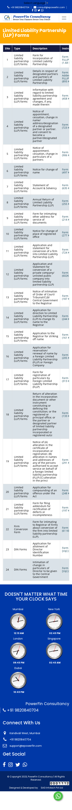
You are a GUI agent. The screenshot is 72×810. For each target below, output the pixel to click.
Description (40, 48)
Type (17, 48)
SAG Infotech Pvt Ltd (52, 787)
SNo (7, 48)
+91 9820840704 (20, 7)
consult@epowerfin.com (51, 7)
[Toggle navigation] (64, 18)
